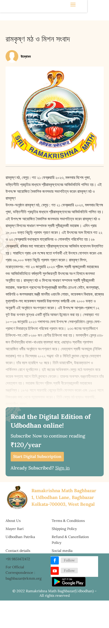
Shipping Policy (64, 528)
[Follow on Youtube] (55, 571)
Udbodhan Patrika (20, 537)
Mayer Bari (15, 528)
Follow (69, 560)
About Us (13, 520)
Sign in (62, 468)
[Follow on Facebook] (55, 560)
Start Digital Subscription (37, 456)
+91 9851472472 (18, 559)
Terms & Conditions (68, 520)
